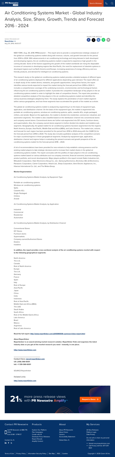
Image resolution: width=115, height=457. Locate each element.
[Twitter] (11, 443)
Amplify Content (37, 441)
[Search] (112, 3)
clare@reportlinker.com (35, 359)
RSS (58, 453)
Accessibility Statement (67, 437)
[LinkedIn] (6, 443)
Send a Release (96, 3)
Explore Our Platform (39, 430)
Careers (62, 434)
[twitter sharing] (93, 40)
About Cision (63, 432)
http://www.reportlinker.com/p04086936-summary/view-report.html (57, 333)
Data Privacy (90, 434)
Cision (103, 453)
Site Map (52, 453)
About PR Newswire (66, 430)
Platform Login (91, 432)
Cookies (65, 453)
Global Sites (63, 440)
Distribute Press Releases (41, 437)
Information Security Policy (37, 453)
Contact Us (9, 440)
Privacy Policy (21, 453)
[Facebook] (9, 443)
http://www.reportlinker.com (25, 350)
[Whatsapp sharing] (103, 40)
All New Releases (92, 430)
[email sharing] (108, 40)
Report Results (37, 439)
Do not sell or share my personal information (97, 439)
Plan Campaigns (37, 432)
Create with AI (37, 434)
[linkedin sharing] (98, 40)
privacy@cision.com (103, 443)
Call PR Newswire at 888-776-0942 (17, 431)
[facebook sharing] (89, 40)
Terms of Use (9, 453)
